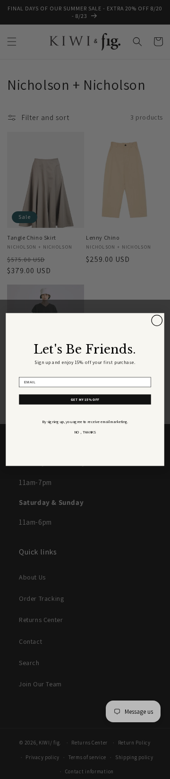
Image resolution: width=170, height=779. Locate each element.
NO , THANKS (84, 432)
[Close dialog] (157, 320)
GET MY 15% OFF (85, 399)
